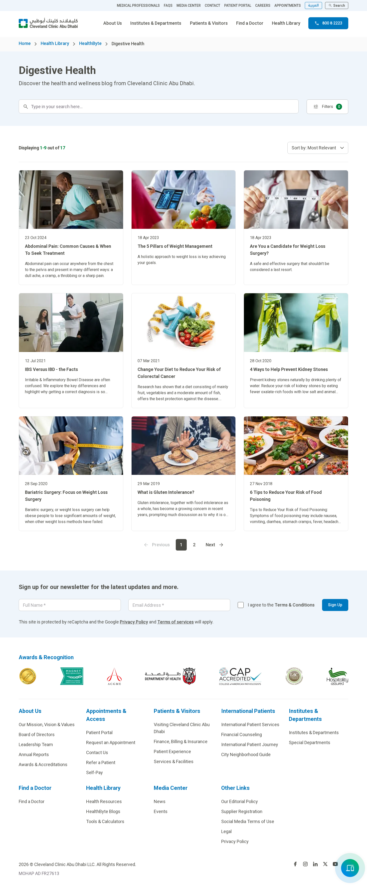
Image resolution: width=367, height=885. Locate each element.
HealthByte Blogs (103, 811)
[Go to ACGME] (114, 676)
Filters (331, 106)
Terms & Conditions (295, 604)
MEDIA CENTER (189, 5)
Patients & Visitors (209, 23)
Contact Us (97, 752)
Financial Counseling (241, 734)
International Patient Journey (249, 744)
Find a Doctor (249, 23)
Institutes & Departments (155, 23)
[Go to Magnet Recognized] (71, 676)
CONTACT (212, 5)
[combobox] (317, 148)
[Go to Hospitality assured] (338, 676)
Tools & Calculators (105, 821)
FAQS (168, 5)
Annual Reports (34, 754)
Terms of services (175, 621)
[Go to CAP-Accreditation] (240, 676)
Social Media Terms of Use (247, 821)
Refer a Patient (100, 762)
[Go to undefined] (295, 864)
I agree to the (281, 604)
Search (339, 5)
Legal (226, 831)
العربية (313, 5)
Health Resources (104, 801)
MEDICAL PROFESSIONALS (138, 5)
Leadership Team (36, 744)
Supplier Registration (241, 811)
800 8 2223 (332, 23)
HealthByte (90, 43)
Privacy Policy (134, 621)
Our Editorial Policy (239, 801)
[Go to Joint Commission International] (28, 676)
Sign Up (335, 604)
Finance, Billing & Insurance (180, 741)
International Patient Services (250, 724)
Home (25, 43)
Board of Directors (37, 734)
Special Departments (309, 742)
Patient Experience (172, 751)
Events (161, 811)
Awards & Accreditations (43, 764)
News (160, 801)
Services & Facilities (173, 761)
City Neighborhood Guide (246, 754)
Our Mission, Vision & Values (47, 724)
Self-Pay (94, 772)
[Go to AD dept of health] (170, 676)
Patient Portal (99, 732)
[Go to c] (294, 676)
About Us (112, 23)
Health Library (286, 23)
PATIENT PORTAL (237, 5)
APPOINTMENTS (287, 5)
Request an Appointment (110, 742)
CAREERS (262, 5)
